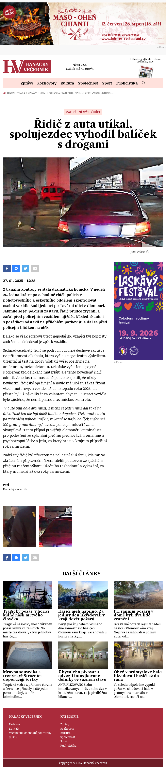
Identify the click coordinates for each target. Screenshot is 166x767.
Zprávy (27, 82)
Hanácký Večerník (27, 67)
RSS (14, 737)
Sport (107, 82)
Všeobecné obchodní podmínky (30, 733)
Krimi (44, 93)
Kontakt (14, 728)
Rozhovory (46, 82)
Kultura (67, 82)
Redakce (14, 724)
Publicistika (127, 82)
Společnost (88, 82)
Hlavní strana (16, 93)
